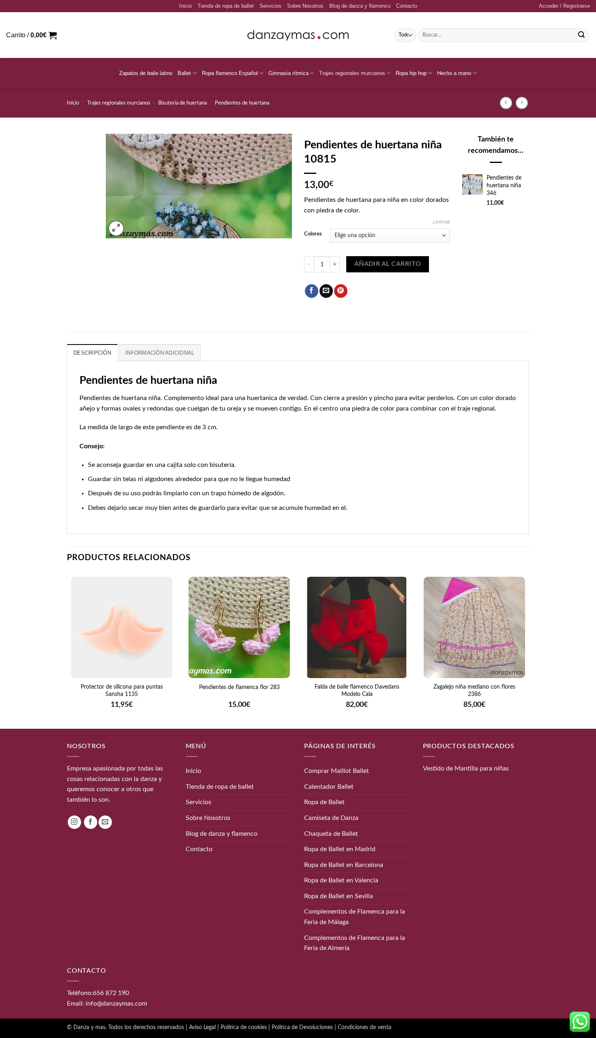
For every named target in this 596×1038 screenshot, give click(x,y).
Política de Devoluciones (302, 1027)
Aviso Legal (202, 1027)
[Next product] (506, 102)
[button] (564, 6)
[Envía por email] (326, 291)
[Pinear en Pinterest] (340, 291)
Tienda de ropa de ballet (225, 6)
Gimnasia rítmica (288, 73)
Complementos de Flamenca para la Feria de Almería (354, 942)
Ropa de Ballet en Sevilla (338, 895)
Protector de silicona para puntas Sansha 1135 (122, 690)
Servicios (270, 6)
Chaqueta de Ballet (331, 833)
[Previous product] (521, 102)
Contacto (406, 6)
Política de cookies (244, 1027)
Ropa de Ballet (324, 802)
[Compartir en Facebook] (311, 291)
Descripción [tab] (92, 353)
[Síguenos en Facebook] (90, 822)
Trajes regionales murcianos (352, 73)
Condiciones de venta (364, 1027)
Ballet (184, 73)
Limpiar (441, 222)
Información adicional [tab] (159, 353)
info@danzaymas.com (116, 1003)
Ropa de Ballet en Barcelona (343, 864)
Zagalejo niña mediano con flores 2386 (474, 690)
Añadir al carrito (387, 264)
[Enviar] (581, 35)
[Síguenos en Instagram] (74, 822)
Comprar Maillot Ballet (336, 771)
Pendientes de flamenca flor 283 (239, 687)
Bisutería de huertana (182, 103)
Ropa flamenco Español (230, 73)
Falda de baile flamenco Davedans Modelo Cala (357, 690)
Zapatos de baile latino (145, 73)
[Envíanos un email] (105, 822)
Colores (313, 234)
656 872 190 (111, 993)
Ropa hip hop (411, 73)
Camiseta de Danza (331, 818)
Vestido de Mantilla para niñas (466, 768)
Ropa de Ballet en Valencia (341, 880)
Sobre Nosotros (305, 6)
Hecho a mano (454, 73)
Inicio (185, 6)
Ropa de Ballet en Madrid (339, 849)
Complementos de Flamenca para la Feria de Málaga (354, 916)
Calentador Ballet (329, 786)
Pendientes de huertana (242, 103)
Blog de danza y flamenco (359, 6)
